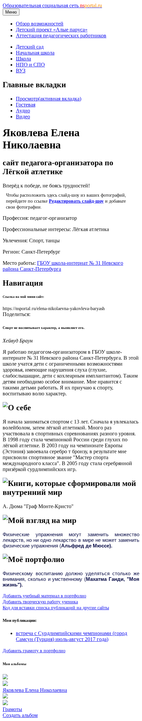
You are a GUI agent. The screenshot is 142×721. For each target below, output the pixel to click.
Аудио (23, 110)
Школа (23, 58)
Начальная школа (35, 53)
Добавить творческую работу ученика (40, 601)
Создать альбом (20, 715)
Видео (23, 116)
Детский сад (30, 47)
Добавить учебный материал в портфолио (44, 595)
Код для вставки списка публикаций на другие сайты (56, 607)
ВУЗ (20, 70)
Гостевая (25, 104)
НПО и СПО (30, 64)
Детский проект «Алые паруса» (52, 29)
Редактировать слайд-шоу (76, 201)
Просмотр (48, 98)
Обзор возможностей (39, 23)
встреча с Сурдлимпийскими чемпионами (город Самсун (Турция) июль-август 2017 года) (71, 636)
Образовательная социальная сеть (52, 5)
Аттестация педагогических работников (61, 35)
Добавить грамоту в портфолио (34, 650)
